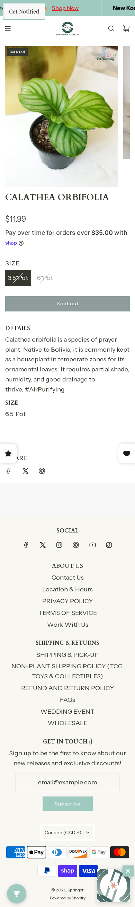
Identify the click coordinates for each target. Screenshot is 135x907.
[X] (42, 545)
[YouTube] (92, 545)
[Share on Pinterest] (42, 472)
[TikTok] (109, 545)
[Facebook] (26, 545)
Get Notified (24, 11)
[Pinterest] (75, 545)
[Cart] (126, 28)
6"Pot (45, 278)
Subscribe (68, 804)
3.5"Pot (18, 278)
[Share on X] (25, 472)
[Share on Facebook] (8, 472)
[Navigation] (7, 28)
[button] (113, 885)
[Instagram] (59, 545)
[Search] (111, 28)
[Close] (128, 871)
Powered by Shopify (68, 897)
